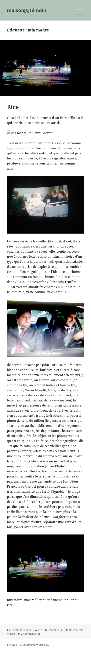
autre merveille (25, 456)
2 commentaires (30, 633)
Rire (13, 107)
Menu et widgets (79, 14)
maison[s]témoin (26, 10)
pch (40, 630)
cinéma (73, 630)
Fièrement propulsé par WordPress (28, 644)
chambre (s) (55, 630)
